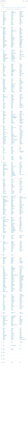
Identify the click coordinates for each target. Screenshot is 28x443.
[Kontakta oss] (23, 1)
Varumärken (2, 5)
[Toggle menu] (26, 1)
